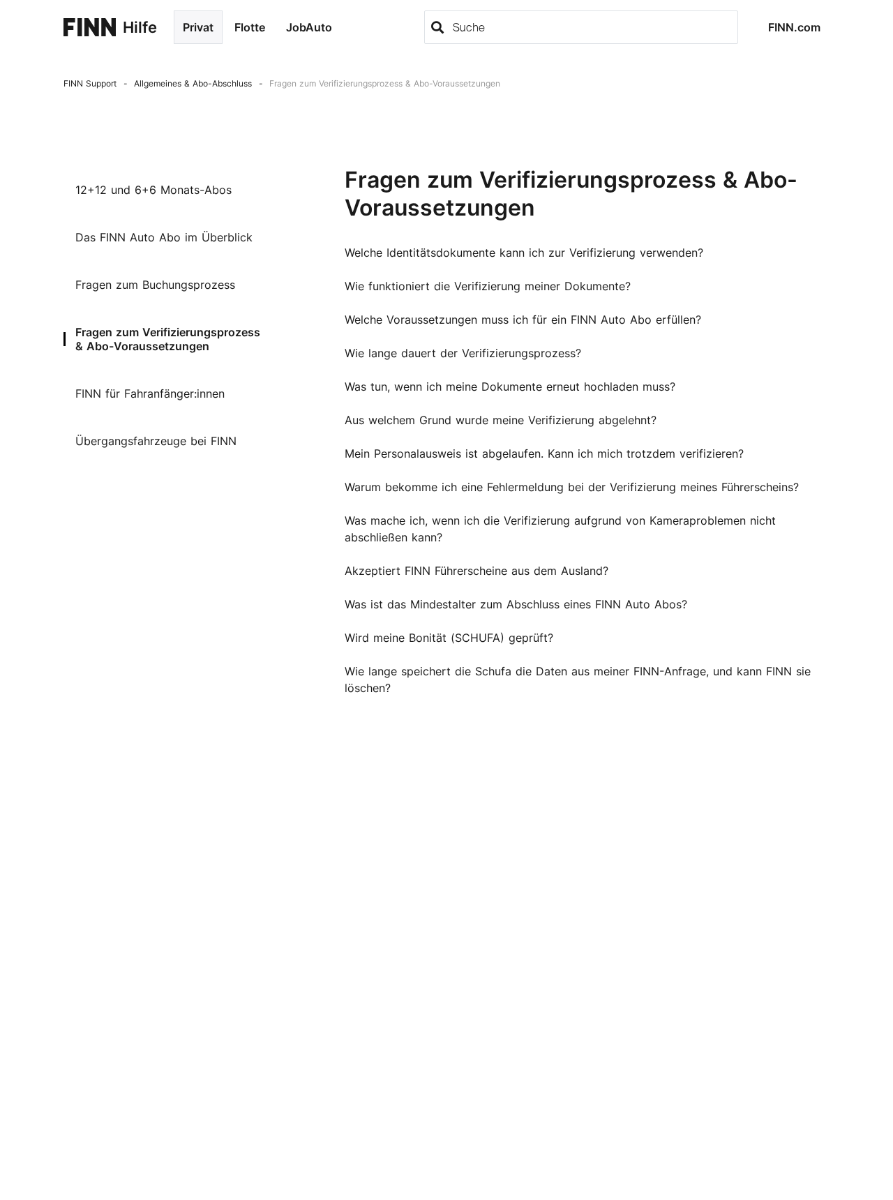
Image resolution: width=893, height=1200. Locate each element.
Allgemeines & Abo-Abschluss (193, 83)
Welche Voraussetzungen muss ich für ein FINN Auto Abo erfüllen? (523, 320)
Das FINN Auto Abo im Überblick (164, 237)
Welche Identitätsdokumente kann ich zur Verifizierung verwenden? (524, 253)
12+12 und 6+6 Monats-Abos (153, 190)
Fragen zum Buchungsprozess (155, 285)
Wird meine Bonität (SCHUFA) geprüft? (449, 638)
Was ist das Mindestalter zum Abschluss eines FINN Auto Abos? (516, 604)
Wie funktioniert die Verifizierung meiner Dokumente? (488, 286)
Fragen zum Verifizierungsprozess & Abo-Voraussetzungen (384, 83)
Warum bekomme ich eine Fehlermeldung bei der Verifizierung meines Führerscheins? (572, 487)
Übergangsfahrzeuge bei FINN (156, 441)
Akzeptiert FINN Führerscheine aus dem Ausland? (476, 571)
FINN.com (794, 27)
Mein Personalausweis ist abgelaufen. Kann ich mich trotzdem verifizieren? (544, 453)
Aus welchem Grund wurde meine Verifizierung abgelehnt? (500, 420)
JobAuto (309, 27)
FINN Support (90, 83)
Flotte (249, 27)
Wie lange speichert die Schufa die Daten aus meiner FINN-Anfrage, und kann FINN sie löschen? (578, 679)
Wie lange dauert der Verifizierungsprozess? (463, 353)
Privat (198, 27)
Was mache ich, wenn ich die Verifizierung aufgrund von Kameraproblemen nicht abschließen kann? (560, 528)
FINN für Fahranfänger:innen (150, 393)
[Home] (89, 27)
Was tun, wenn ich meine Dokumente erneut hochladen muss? (510, 386)
